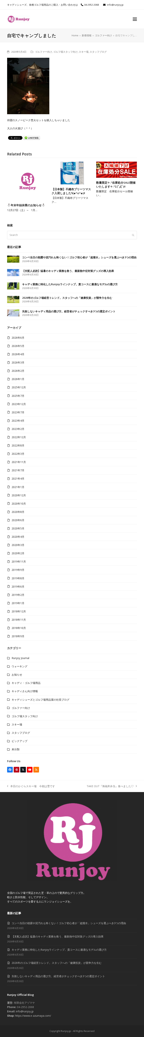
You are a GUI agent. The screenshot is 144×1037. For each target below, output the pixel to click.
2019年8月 (18, 578)
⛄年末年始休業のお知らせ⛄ (26, 205)
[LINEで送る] (31, 137)
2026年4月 (18, 354)
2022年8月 (18, 445)
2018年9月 (18, 636)
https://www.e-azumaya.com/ (32, 1015)
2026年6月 (18, 337)
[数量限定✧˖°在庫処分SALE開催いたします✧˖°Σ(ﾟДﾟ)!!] (116, 169)
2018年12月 (19, 611)
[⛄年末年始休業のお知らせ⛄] (27, 180)
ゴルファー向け (43, 51)
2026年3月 (18, 362)
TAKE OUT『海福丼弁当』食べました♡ (110, 786)
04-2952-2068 (91, 4)
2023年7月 (18, 412)
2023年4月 (18, 420)
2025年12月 (19, 387)
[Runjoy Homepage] (72, 880)
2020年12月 (19, 495)
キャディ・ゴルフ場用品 (26, 683)
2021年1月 (18, 487)
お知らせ (17, 674)
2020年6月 (18, 520)
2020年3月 (18, 545)
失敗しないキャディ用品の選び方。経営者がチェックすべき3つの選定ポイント (58, 976)
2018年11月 (19, 619)
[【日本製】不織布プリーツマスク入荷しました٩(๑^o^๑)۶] (72, 172)
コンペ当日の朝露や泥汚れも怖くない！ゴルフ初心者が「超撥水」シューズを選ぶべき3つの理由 (69, 923)
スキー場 (83, 51)
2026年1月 (18, 379)
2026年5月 (18, 346)
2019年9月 (18, 570)
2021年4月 (18, 478)
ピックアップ (19, 741)
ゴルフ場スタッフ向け (65, 51)
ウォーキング (19, 666)
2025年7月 (18, 396)
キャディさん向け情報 (25, 691)
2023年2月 (18, 429)
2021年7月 (18, 470)
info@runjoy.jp (115, 4)
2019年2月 (18, 595)
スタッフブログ (98, 51)
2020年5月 (18, 528)
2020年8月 (18, 512)
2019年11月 (19, 561)
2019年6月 (18, 586)
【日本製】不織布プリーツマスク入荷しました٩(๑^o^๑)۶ (71, 191)
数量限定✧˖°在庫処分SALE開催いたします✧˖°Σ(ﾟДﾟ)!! (116, 184)
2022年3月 (18, 453)
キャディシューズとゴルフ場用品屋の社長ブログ (40, 699)
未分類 (16, 749)
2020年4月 (18, 536)
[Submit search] (133, 235)
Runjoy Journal (20, 658)
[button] (135, 19)
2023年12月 (19, 404)
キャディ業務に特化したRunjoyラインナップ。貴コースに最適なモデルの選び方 (59, 949)
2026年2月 (18, 371)
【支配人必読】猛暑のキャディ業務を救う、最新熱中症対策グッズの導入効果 (58, 936)
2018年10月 (19, 628)
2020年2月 (18, 553)
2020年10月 (19, 503)
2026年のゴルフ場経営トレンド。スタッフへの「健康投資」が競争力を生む (57, 963)
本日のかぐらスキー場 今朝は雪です (31, 786)
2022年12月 (19, 437)
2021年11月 (19, 462)
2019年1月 (18, 603)
